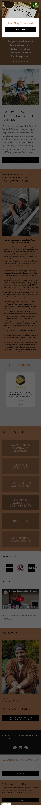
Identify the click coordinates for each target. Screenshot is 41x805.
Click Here (20, 29)
